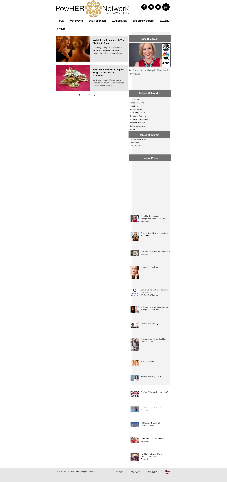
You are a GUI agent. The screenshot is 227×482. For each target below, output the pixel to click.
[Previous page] (79, 95)
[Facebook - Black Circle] (144, 7)
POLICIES (152, 472)
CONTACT (137, 472)
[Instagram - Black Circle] (151, 7)
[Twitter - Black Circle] (158, 7)
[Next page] (104, 95)
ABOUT (120, 472)
